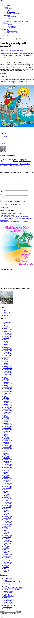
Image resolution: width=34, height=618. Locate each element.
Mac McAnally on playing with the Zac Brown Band (14, 216)
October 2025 (7, 334)
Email (2, 194)
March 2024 (6, 363)
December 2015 (7, 519)
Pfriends (5, 23)
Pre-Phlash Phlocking (9, 605)
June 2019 (6, 453)
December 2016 (7, 500)
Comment (3, 177)
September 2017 (7, 486)
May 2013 (6, 549)
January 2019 (7, 461)
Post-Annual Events (8, 599)
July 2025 (6, 338)
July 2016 (6, 508)
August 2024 (7, 355)
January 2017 (7, 499)
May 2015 (6, 530)
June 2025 (6, 339)
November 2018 (7, 464)
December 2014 (7, 538)
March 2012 (6, 571)
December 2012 (7, 557)
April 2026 (6, 327)
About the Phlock (8, 8)
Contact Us (6, 35)
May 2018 (6, 473)
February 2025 (7, 346)
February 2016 (7, 516)
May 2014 (6, 545)
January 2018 (7, 480)
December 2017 (7, 481)
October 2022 (7, 390)
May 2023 (6, 379)
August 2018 (7, 469)
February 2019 (7, 459)
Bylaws (9, 18)
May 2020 (6, 436)
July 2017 (6, 489)
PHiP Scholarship (12, 31)
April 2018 (6, 475)
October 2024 (7, 352)
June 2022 (6, 396)
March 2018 (6, 477)
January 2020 (7, 442)
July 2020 (6, 432)
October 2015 (7, 522)
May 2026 (6, 325)
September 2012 (7, 562)
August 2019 (7, 450)
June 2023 (6, 377)
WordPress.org (7, 315)
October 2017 (7, 485)
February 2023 (7, 383)
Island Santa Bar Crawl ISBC (11, 589)
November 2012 (7, 559)
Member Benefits (8, 591)
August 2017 (7, 488)
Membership (6, 15)
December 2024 (7, 349)
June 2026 (6, 323)
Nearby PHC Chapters (13, 32)
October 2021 (7, 409)
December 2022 (7, 387)
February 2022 (7, 402)
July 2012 (6, 565)
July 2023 (6, 376)
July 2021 (6, 413)
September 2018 (7, 467)
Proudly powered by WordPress (9, 613)
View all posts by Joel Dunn (22, 161)
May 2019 (6, 454)
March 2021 (6, 420)
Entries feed (6, 312)
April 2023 (6, 380)
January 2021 (7, 423)
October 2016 (7, 503)
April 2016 (6, 513)
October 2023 (7, 371)
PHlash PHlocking (8, 596)
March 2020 (6, 439)
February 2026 (7, 330)
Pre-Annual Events (8, 603)
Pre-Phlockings (7, 607)
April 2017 (6, 494)
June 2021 (6, 415)
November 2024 (7, 350)
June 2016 (6, 510)
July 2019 (6, 451)
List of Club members (13, 20)
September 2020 (7, 429)
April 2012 (6, 570)
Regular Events (11, 12)
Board (8, 10)
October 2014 (7, 540)
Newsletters (6, 5)
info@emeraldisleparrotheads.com (16, 81)
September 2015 (7, 524)
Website (2, 198)
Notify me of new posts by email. (11, 204)
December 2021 (7, 406)
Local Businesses (11, 27)
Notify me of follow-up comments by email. (14, 201)
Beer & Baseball (8, 583)
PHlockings (6, 597)
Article (5, 580)
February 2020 (7, 440)
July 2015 (6, 527)
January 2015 (7, 537)
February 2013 (7, 554)
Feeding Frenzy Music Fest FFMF (12, 588)
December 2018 (7, 462)
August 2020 (7, 431)
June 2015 (6, 529)
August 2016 (7, 507)
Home (5, 4)
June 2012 (6, 567)
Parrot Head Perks (12, 16)
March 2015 (6, 533)
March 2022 (6, 401)
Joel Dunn (20, 50)
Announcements (7, 578)
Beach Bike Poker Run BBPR (11, 581)
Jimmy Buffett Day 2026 (7, 215)
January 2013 (7, 556)
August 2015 (7, 526)
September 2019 (7, 448)
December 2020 (7, 424)
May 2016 (6, 511)
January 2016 (7, 518)
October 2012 (7, 560)
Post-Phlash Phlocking (9, 600)
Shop (4, 34)
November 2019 (7, 445)
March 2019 (6, 458)
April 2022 (6, 399)
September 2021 (7, 410)
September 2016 (7, 505)
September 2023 (7, 372)
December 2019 (7, 443)
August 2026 (7, 322)
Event (5, 586)
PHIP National (7, 29)
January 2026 (7, 331)
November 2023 (7, 369)
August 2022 (7, 393)
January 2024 (7, 366)
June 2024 (6, 358)
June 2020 (6, 434)
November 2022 (7, 388)
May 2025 (6, 341)
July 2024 (6, 357)
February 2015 (7, 535)
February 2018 (7, 478)
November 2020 (7, 426)
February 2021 (7, 421)
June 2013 (6, 548)
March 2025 (6, 344)
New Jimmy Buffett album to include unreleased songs (15, 221)
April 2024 (6, 361)
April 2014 (6, 546)
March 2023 (6, 382)
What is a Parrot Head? (13, 13)
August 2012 (7, 563)
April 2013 (6, 551)
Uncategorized (14, 50)
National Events (7, 592)
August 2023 (7, 374)
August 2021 (7, 412)
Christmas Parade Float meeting (9, 164)
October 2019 (7, 447)
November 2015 (7, 521)
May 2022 (6, 398)
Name (2, 191)
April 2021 (6, 418)
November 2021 (7, 407)
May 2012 (6, 568)
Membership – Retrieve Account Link (17, 21)
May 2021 (6, 417)
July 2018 (6, 470)
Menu (2, 1)
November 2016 (7, 502)
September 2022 (7, 391)
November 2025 (7, 333)
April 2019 (6, 456)
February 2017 (7, 497)
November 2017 (7, 483)
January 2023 (7, 385)
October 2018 (7, 466)
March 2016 (6, 515)
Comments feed (7, 313)
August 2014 (7, 543)
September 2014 (7, 541)
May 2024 (6, 360)
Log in (5, 310)
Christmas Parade (8, 585)
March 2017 (6, 496)
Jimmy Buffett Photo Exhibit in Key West (11, 213)
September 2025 (7, 336)
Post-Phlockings (7, 602)
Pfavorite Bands (11, 26)
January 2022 (7, 404)
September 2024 (7, 353)
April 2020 (6, 437)
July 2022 (6, 394)
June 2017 (6, 491)
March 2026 (6, 328)
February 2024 (7, 364)
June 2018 (6, 472)
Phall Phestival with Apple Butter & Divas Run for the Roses (15, 164)
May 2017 (6, 492)
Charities (9, 24)
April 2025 (6, 342)
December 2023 (7, 368)
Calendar (5, 7)
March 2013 (6, 552)
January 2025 (7, 347)
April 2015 (6, 532)
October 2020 (7, 428)
